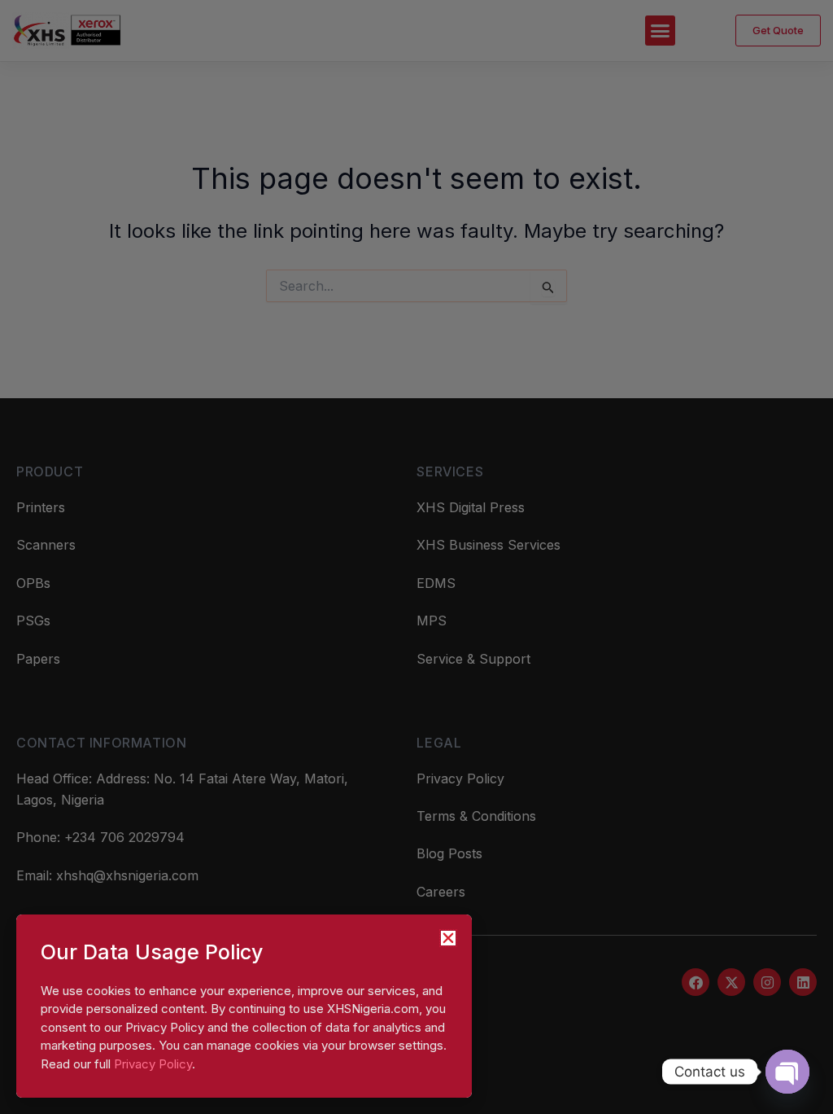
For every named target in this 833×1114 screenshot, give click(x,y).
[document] (416, 557)
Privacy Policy (153, 1064)
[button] (448, 938)
